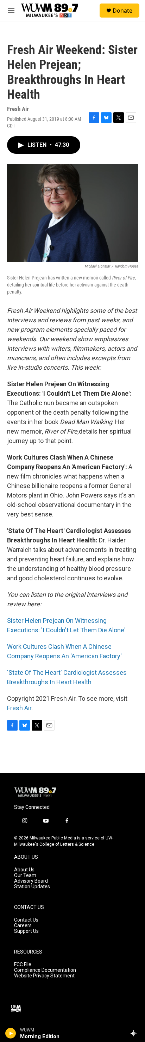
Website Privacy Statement (44, 975)
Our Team (25, 875)
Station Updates (32, 886)
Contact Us (26, 920)
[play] (10, 1033)
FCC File (22, 964)
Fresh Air (19, 708)
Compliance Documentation (45, 970)
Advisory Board (31, 881)
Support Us (26, 931)
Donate (122, 10)
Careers (23, 925)
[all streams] (135, 1033)
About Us (24, 869)
